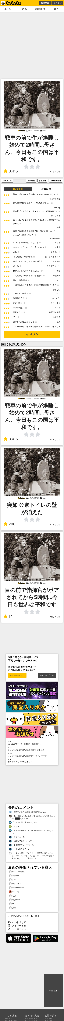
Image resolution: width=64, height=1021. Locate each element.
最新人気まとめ (31, 1018)
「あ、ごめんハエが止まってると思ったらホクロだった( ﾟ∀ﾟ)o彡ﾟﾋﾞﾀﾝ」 (33, 817)
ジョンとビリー (53, 326)
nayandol (16, 900)
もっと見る (32, 334)
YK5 (13, 904)
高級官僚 (56, 317)
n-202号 (15, 891)
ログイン (57, 3)
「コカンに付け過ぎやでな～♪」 (25, 822)
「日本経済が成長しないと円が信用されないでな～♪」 (32, 831)
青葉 (58, 271)
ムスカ (57, 308)
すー (14, 880)
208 (12, 524)
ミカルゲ (56, 261)
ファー (57, 280)
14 (11, 616)
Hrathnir (15, 876)
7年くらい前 (55, 172)
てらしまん (55, 303)
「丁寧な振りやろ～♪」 (21, 849)
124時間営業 (54, 199)
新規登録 (45, 3)
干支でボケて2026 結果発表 (20, 760)
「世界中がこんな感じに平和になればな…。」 (30, 812)
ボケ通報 (31, 180)
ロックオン (16, 884)
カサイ (57, 242)
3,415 (13, 171)
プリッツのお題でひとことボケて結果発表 (26, 749)
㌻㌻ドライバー (53, 266)
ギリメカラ (55, 216)
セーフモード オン (17, 675)
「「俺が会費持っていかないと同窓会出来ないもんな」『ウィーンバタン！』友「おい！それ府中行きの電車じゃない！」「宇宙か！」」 (33, 855)
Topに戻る (53, 991)
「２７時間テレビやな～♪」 (23, 845)
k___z (14, 896)
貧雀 (58, 227)
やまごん (56, 290)
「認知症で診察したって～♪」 (24, 841)
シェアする (7, 180)
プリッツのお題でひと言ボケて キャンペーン (27, 754)
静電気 (57, 247)
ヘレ (58, 293)
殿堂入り (8, 1018)
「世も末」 (16, 826)
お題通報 (42, 180)
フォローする (18, 925)
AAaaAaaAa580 (18, 872)
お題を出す (40, 9)
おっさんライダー (52, 257)
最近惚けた (55, 252)
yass (14, 908)
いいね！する (18, 922)
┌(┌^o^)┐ (56, 298)
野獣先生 (56, 275)
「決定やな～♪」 (19, 837)
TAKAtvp (56, 207)
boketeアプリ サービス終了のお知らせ (25, 743)
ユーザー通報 (55, 180)
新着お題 (48, 1018)
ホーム (7, 9)
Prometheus (55, 239)
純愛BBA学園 (54, 312)
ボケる (24, 9)
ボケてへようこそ (47, 675)
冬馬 (58, 322)
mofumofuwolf (18, 887)
